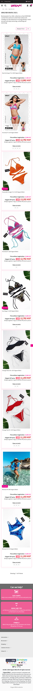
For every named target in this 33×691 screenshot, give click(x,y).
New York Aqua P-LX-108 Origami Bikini (12, 73)
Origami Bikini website (16, 687)
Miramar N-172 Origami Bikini (10, 549)
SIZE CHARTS (16, 596)
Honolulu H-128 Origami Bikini (10, 251)
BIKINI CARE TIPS (16, 608)
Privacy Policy (7, 1)
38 (15, 148)
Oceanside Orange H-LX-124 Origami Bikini (13, 192)
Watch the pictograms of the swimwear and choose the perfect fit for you (16, 625)
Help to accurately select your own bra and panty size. (16, 597)
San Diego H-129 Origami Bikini (10, 311)
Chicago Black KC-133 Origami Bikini (11, 370)
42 (18, 88)
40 (16, 88)
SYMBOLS (16, 623)
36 (14, 88)
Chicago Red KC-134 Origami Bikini (11, 430)
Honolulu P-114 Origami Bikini (10, 132)
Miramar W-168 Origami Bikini (10, 489)
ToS (2, 1)
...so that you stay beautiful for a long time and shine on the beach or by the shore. (16, 611)
